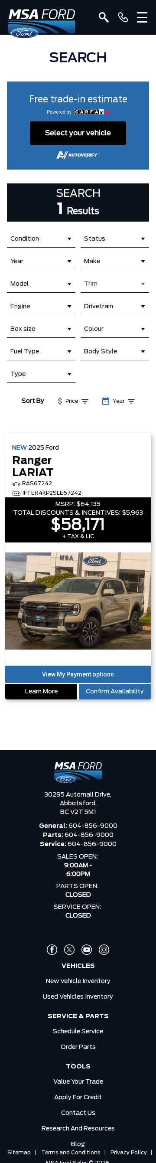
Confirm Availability (115, 692)
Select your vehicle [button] (78, 133)
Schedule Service (78, 1032)
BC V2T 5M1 (78, 812)
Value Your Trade (78, 1082)
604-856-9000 (92, 826)
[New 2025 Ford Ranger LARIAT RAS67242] (78, 601)
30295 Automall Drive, (78, 795)
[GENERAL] (123, 17)
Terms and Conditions (70, 1152)
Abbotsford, (78, 803)
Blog (78, 1144)
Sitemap (19, 1152)
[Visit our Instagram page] (104, 949)
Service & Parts (78, 1016)
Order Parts (78, 1047)
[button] (78, 674)
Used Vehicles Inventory (78, 997)
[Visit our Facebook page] (52, 949)
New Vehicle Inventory (78, 981)
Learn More (41, 692)
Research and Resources (78, 1129)
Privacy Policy (128, 1152)
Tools (78, 1067)
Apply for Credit (78, 1097)
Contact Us (78, 1113)
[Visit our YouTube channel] (86, 949)
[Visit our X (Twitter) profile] (69, 949)
